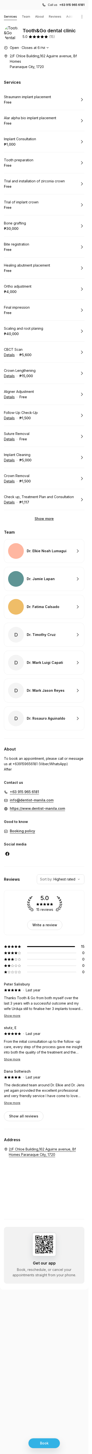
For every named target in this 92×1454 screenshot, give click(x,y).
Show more (44, 518)
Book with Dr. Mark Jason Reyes (44, 690)
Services (10, 16)
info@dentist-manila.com (31, 800)
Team (26, 16)
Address (72, 16)
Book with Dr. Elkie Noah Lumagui (44, 551)
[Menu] (82, 17)
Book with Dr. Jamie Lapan (44, 579)
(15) (52, 37)
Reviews (55, 16)
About (39, 16)
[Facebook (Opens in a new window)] (7, 854)
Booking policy (22, 831)
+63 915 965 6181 (71, 5)
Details (9, 355)
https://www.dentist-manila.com (37, 808)
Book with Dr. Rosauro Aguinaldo (44, 718)
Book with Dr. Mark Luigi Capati (44, 662)
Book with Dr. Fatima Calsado (44, 607)
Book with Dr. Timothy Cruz (44, 634)
